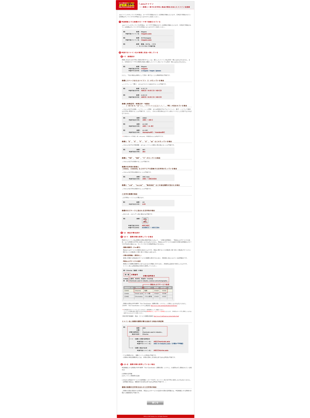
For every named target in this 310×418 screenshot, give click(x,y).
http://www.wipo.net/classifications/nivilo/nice (164, 305)
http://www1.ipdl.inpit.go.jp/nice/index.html (166, 316)
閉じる (155, 403)
